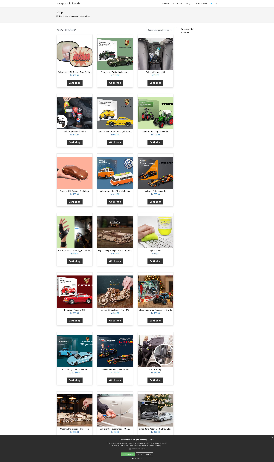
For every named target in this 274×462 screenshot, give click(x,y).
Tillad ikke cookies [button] (144, 454)
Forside (165, 3)
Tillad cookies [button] (128, 454)
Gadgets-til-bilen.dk (68, 3)
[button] (137, 458)
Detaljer (159, 445)
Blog (188, 3)
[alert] (137, 448)
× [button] (272, 437)
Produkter (177, 3)
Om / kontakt (200, 3)
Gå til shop (74, 82)
